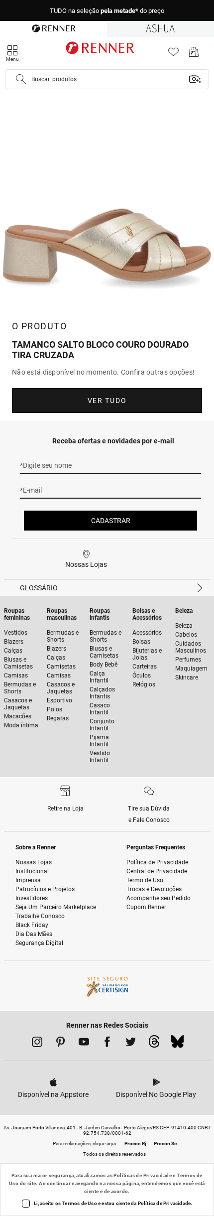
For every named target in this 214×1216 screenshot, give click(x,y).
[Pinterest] (60, 1044)
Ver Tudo (107, 401)
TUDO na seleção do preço (107, 10)
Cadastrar (110, 521)
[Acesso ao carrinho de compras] (194, 54)
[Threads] (154, 1044)
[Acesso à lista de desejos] (173, 54)
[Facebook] (107, 1044)
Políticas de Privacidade (142, 1175)
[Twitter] (130, 1044)
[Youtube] (84, 1044)
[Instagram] (37, 1044)
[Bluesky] (177, 1044)
